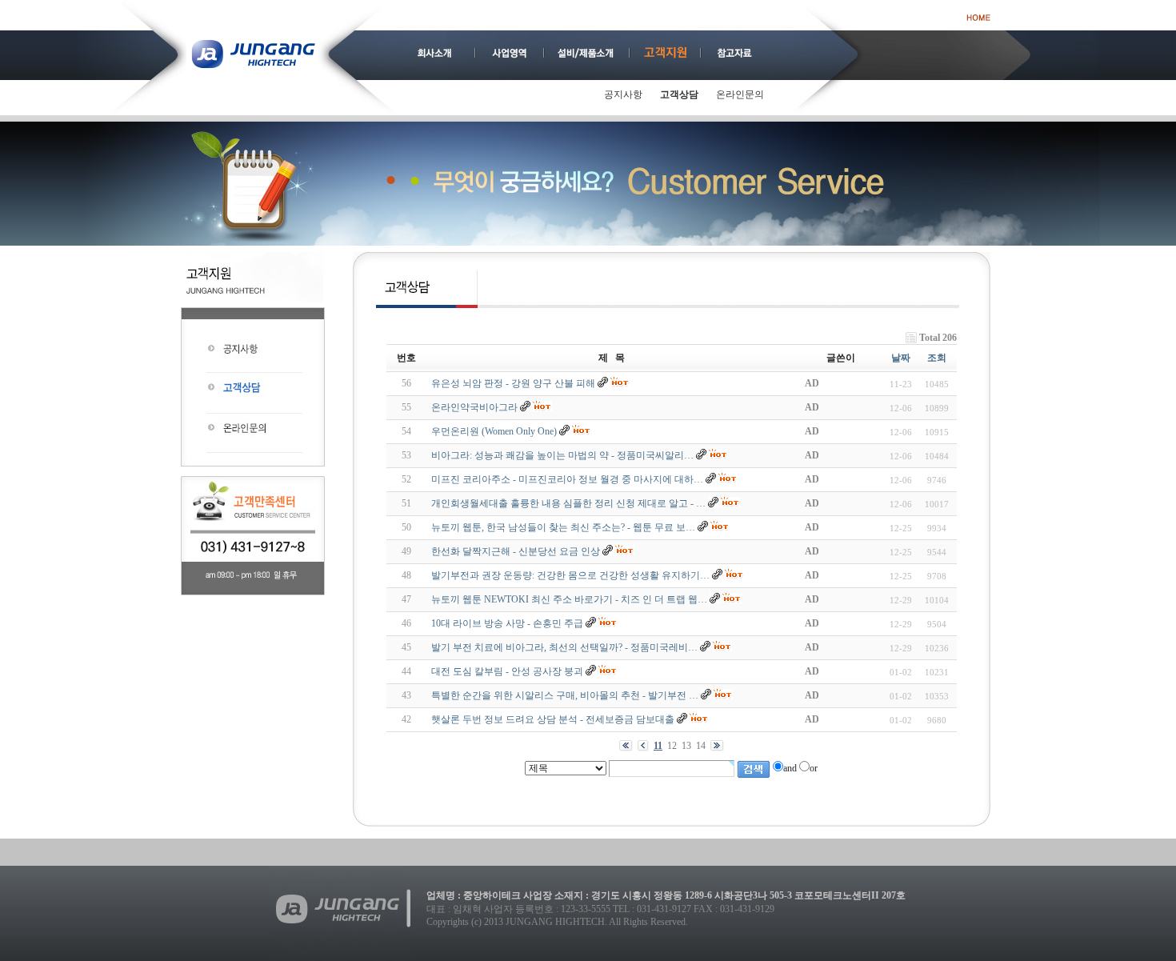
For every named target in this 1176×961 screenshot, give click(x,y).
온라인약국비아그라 (474, 407)
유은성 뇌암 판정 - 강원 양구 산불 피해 (513, 383)
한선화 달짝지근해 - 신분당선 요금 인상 (515, 551)
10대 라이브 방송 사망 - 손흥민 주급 (507, 623)
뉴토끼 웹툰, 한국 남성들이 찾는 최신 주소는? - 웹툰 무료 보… (563, 527)
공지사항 (623, 94)
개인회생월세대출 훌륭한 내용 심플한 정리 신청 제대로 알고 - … (568, 503)
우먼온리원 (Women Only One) (494, 431)
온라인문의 (740, 94)
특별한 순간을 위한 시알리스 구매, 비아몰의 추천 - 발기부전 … (564, 695)
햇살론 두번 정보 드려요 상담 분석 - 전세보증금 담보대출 (552, 719)
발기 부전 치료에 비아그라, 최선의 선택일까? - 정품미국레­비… (564, 647)
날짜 (900, 357)
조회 (936, 357)
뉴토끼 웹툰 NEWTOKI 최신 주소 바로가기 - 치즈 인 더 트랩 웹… (569, 599)
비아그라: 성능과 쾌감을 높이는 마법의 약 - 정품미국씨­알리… (562, 455)
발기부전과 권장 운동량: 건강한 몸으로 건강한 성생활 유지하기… (570, 575)
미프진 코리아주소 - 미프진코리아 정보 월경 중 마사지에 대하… (567, 479)
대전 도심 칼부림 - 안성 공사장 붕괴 (507, 671)
